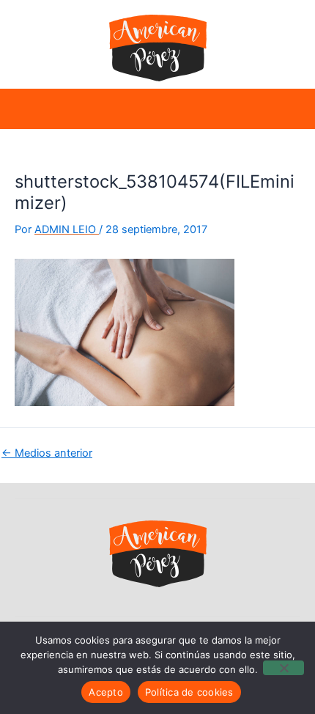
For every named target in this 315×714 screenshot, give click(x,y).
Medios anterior (46, 453)
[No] (283, 667)
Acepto (106, 692)
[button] (28, 108)
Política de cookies (189, 692)
